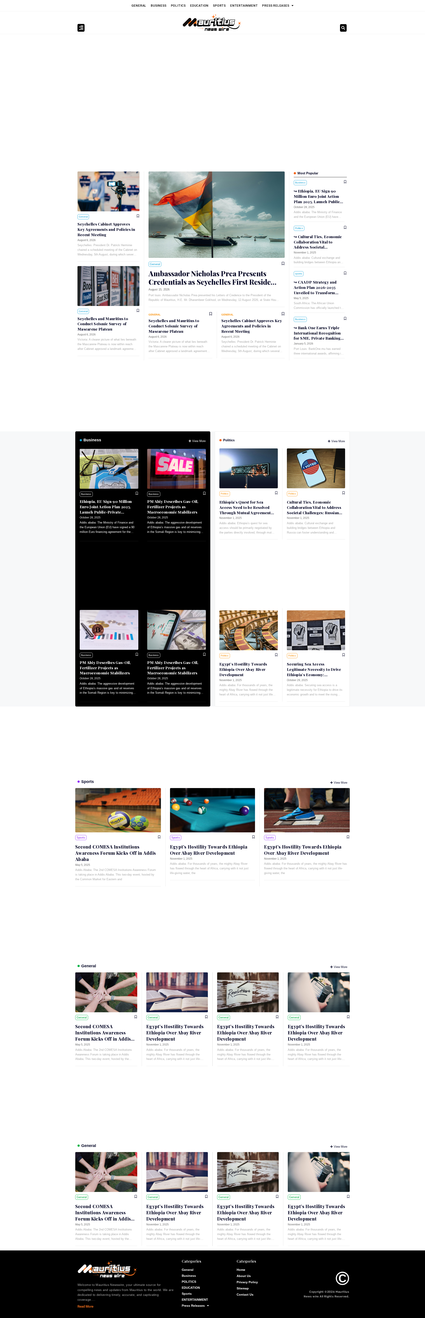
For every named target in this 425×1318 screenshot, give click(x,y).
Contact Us (245, 1294)
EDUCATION (199, 5)
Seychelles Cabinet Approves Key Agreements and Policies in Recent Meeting (106, 229)
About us (244, 1276)
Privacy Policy (247, 1282)
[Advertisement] (210, 67)
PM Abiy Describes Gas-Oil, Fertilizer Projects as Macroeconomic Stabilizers (173, 506)
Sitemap (243, 1288)
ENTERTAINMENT (244, 5)
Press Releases (275, 5)
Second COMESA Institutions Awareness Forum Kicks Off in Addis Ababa (115, 853)
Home (241, 1269)
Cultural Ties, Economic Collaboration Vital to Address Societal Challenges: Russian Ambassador (318, 247)
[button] (343, 28)
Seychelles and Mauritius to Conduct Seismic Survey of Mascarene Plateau (102, 324)
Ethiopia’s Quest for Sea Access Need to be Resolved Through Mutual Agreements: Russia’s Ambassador (246, 510)
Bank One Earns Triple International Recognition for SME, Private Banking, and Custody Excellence (318, 335)
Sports (219, 5)
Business (158, 5)
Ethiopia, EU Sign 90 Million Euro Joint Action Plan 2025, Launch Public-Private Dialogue (106, 509)
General (139, 5)
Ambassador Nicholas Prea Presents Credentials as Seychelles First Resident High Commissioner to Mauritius (213, 282)
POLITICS (178, 5)
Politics (229, 440)
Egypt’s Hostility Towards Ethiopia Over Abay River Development (243, 669)
